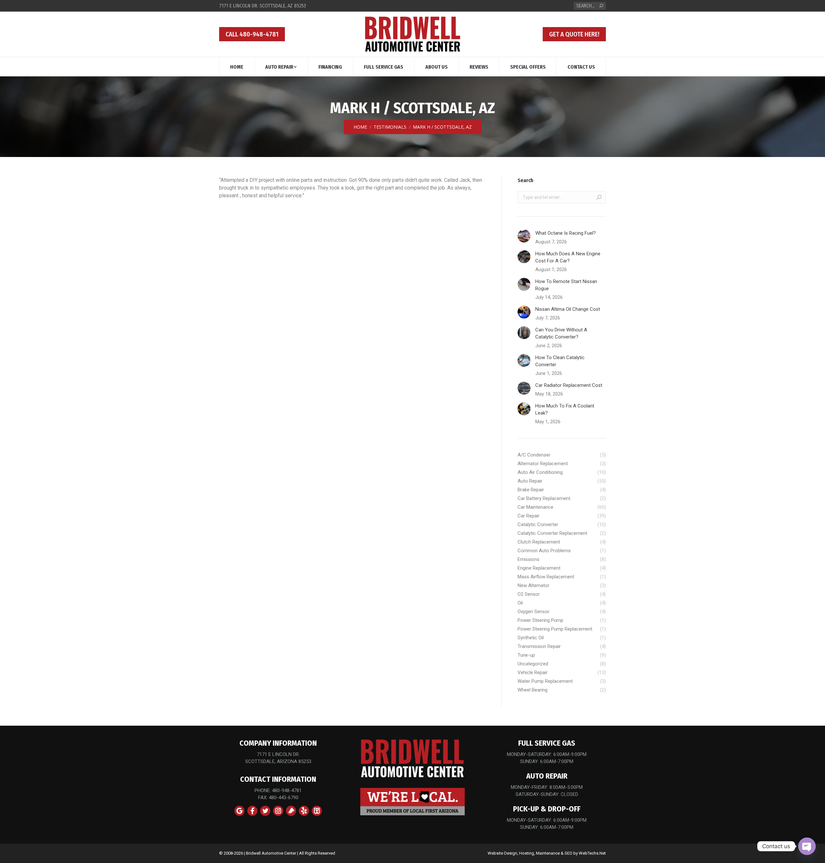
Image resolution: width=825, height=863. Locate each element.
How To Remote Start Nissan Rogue (566, 285)
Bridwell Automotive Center (271, 853)
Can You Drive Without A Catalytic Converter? (561, 333)
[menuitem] (236, 66)
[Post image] (524, 236)
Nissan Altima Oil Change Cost (567, 309)
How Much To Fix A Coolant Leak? (564, 409)
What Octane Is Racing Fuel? (565, 233)
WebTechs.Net (592, 853)
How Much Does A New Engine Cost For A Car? (567, 257)
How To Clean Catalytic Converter (560, 361)
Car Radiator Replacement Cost (568, 385)
